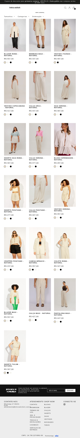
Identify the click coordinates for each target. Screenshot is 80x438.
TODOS (47, 425)
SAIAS (46, 416)
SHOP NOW (49, 401)
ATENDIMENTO (37, 401)
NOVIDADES (49, 422)
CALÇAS (47, 410)
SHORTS (47, 413)
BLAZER (47, 407)
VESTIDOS (48, 419)
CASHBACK (34, 425)
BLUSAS (47, 404)
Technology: (49, 436)
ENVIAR (70, 390)
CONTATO (33, 404)
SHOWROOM (34, 407)
